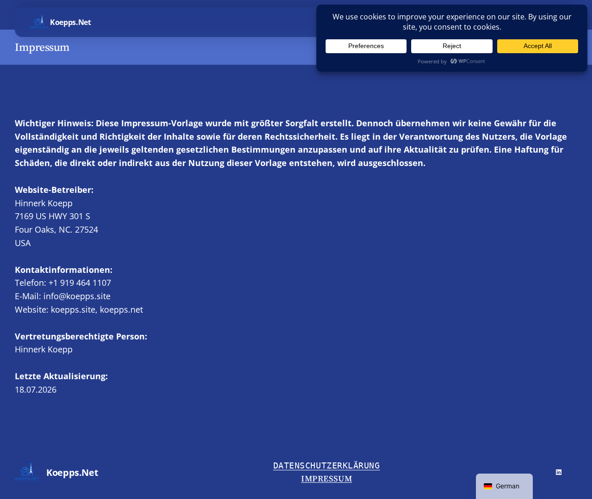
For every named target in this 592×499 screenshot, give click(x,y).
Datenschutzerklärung (326, 465)
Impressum (326, 478)
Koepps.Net (70, 22)
